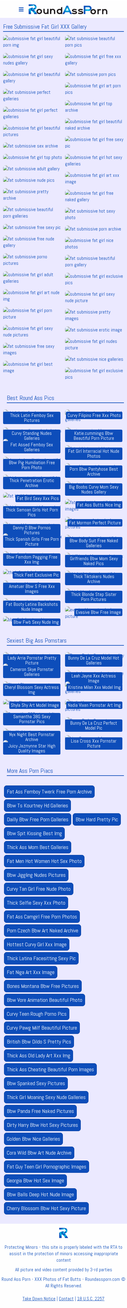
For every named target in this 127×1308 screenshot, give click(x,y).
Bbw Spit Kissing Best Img (34, 833)
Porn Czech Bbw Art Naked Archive (42, 930)
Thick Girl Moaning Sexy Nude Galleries (46, 1097)
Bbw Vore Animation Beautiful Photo (44, 999)
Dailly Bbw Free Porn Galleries (37, 819)
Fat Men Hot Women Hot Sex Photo (44, 860)
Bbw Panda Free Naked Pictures (40, 1110)
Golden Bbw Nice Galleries (33, 1138)
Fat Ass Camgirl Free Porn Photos (42, 916)
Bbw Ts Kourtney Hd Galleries (37, 805)
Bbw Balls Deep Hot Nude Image (40, 1194)
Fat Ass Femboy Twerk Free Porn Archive (49, 791)
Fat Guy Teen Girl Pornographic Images (46, 1166)
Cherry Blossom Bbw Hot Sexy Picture (46, 1208)
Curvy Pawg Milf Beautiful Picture (42, 1027)
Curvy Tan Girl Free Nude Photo (39, 888)
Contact (66, 1298)
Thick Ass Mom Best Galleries (37, 847)
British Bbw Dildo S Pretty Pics (39, 1041)
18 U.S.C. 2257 (90, 1298)
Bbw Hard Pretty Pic (97, 819)
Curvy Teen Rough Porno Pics (37, 1013)
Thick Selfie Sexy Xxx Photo (36, 902)
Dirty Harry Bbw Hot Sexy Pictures (42, 1124)
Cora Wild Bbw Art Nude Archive (39, 1152)
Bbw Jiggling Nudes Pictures (36, 874)
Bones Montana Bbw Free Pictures (43, 985)
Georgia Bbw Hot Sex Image (35, 1180)
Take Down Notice (39, 1298)
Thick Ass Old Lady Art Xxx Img (38, 1055)
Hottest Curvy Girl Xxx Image (37, 944)
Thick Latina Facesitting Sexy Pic (41, 958)
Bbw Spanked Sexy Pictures (36, 1083)
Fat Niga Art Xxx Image (31, 972)
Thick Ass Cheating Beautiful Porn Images (50, 1069)
